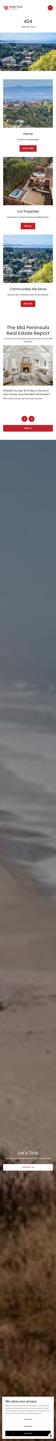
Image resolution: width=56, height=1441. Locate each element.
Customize (28, 1426)
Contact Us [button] (28, 1167)
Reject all (28, 1419)
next (32, 419)
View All (28, 226)
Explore (28, 304)
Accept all (28, 1433)
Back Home (28, 148)
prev (24, 419)
